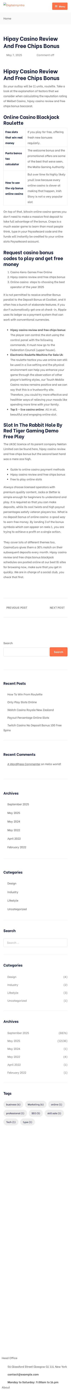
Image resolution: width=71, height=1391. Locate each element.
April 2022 (14, 838)
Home (7, 18)
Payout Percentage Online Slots (28, 717)
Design (11, 883)
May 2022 (13, 830)
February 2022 (16, 847)
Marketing (36, 1104)
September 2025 (18, 804)
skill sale (54, 1113)
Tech (11, 1122)
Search (8, 643)
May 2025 (13, 813)
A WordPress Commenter (23, 764)
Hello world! (53, 764)
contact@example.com (23, 1374)
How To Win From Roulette (24, 694)
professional (15, 1113)
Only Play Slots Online (22, 702)
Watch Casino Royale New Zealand (30, 710)
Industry (12, 892)
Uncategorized (17, 909)
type (27, 1122)
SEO (36, 1113)
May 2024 (13, 821)
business (13, 1104)
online (56, 1104)
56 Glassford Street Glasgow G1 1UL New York (37, 1366)
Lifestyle (12, 900)
